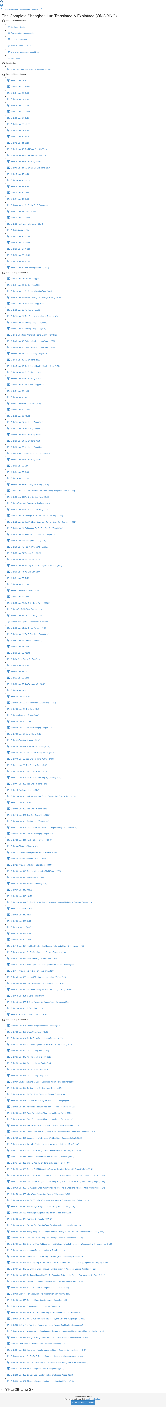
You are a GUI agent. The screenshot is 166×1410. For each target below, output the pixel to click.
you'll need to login (93, 1399)
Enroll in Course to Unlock (83, 1402)
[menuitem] (1, 6)
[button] (1, 2)
